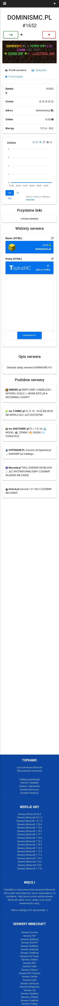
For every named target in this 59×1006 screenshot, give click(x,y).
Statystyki (40, 70)
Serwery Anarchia (29, 949)
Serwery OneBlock (29, 953)
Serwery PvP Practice (29, 973)
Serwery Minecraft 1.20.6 (29, 824)
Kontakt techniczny (29, 789)
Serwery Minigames (29, 987)
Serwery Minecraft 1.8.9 (29, 865)
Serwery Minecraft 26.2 (29, 814)
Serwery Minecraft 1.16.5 (29, 838)
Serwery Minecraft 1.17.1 (29, 834)
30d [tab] (9, 198)
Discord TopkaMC (29, 782)
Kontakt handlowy (29, 793)
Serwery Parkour (29, 970)
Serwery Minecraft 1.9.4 (29, 861)
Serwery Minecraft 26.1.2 (29, 817)
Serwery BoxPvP (29, 942)
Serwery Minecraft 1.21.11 (29, 821)
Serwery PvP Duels (29, 956)
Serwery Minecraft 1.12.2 (29, 851)
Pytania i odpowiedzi (29, 786)
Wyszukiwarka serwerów (29, 771)
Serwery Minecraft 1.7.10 (29, 868)
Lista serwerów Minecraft (29, 767)
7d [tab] (17, 193)
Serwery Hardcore (29, 983)
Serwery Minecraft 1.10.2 (29, 858)
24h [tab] (9, 193)
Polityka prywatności (29, 779)
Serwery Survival (29, 932)
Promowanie (15, 76)
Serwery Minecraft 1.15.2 (29, 841)
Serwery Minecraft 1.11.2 (29, 855)
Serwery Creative (29, 959)
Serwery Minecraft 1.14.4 (29, 844)
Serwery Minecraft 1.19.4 (29, 827)
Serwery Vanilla (29, 976)
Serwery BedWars (29, 946)
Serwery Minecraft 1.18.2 (29, 831)
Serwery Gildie (29, 966)
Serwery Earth (30, 980)
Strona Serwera (29, 219)
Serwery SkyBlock (30, 939)
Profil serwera (17, 70)
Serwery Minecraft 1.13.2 (29, 848)
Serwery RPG (29, 963)
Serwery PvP (29, 936)
